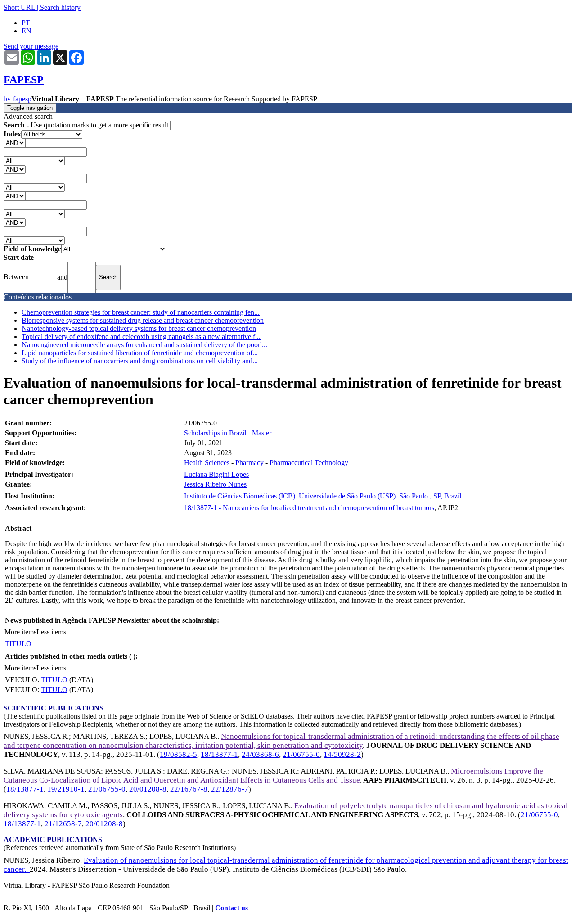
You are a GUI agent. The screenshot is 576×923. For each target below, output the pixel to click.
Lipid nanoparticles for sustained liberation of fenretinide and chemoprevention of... (140, 353)
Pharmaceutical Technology (309, 462)
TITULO (18, 643)
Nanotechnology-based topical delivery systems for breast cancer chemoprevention (139, 328)
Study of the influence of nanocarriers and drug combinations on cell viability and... (140, 361)
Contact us (231, 908)
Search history (60, 7)
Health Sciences (207, 462)
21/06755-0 (301, 754)
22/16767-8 (188, 789)
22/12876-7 (229, 789)
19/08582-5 (178, 754)
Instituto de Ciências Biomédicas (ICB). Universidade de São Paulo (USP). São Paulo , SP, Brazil (322, 496)
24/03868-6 (260, 754)
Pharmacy (249, 462)
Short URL (19, 7)
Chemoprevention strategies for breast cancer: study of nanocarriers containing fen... (141, 312)
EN (27, 31)
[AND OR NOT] (15, 142)
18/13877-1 (219, 754)
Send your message (31, 46)
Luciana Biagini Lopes (216, 474)
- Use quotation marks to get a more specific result (87, 125)
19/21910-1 (66, 789)
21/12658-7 (63, 823)
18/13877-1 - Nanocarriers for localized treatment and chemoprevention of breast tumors (309, 507)
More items (20, 632)
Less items (51, 632)
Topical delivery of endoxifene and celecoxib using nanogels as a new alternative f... (141, 336)
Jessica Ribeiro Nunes (215, 484)
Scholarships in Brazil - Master (227, 433)
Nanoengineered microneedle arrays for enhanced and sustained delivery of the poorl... (144, 344)
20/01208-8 (147, 789)
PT (26, 23)
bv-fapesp (18, 99)
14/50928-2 (342, 754)
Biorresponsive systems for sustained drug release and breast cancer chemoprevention (143, 320)
